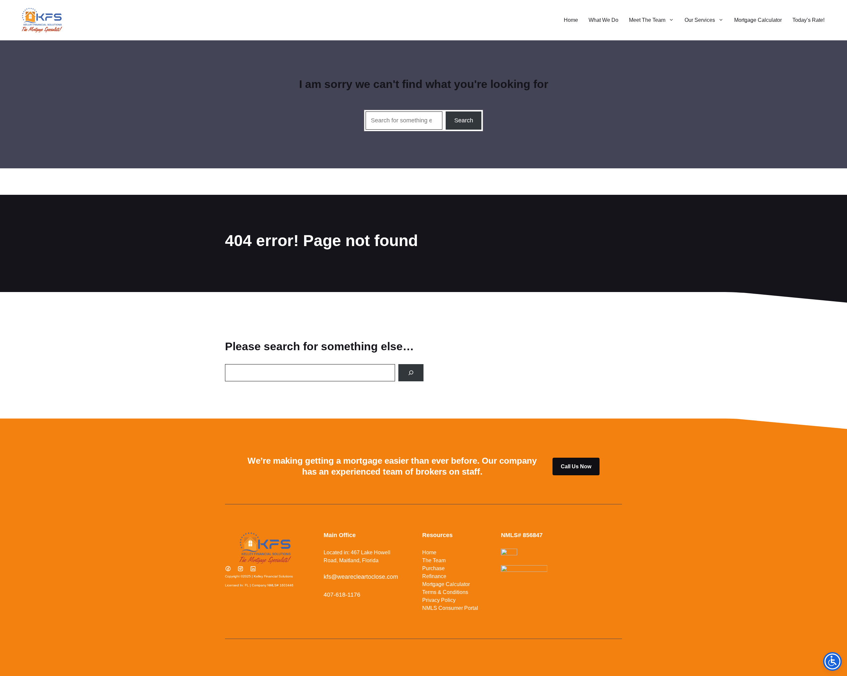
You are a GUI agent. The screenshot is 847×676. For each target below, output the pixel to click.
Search (463, 120)
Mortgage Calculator (758, 20)
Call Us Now (576, 466)
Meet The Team (647, 20)
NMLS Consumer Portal (450, 608)
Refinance (434, 576)
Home (571, 20)
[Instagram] (241, 568)
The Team (434, 560)
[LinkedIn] (253, 568)
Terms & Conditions (445, 592)
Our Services (700, 20)
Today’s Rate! (808, 20)
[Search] (411, 372)
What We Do (603, 20)
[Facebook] (228, 568)
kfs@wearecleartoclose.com (361, 576)
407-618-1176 (342, 594)
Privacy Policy (439, 600)
